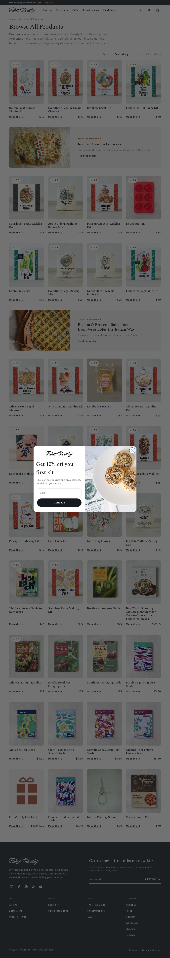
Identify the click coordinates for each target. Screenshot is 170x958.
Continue (59, 502)
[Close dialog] (132, 450)
